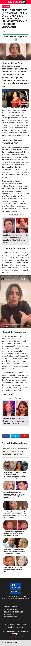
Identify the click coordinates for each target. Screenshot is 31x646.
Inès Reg (6, 451)
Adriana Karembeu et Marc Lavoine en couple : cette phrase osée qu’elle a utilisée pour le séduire (14, 495)
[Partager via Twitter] (15, 436)
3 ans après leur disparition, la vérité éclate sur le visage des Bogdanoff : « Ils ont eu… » (13, 533)
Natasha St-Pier (18, 451)
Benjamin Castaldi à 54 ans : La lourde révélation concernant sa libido (14, 569)
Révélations (18, 454)
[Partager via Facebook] (6, 436)
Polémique (7, 454)
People (5, 6)
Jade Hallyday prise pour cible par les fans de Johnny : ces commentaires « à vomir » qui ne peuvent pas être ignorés (15, 475)
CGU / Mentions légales (13, 612)
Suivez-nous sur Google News (15, 37)
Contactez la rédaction (15, 636)
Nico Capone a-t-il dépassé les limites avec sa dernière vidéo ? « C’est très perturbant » (14, 551)
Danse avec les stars (20, 448)
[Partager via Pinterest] (24, 436)
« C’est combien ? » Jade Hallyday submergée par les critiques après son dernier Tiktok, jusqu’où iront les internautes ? (15, 514)
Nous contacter (10, 609)
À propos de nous (11, 607)
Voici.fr (11, 394)
